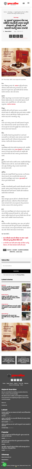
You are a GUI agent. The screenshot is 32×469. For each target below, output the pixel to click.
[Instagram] (15, 380)
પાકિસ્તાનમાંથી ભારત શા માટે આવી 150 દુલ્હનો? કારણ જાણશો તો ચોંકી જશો (11, 307)
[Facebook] (10, 36)
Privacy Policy (20, 275)
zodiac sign (19, 252)
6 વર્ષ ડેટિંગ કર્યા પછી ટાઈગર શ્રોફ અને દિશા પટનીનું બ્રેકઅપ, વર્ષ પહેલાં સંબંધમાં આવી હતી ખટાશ (16, 244)
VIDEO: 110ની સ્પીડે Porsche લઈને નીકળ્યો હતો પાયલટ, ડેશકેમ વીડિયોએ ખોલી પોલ (11, 297)
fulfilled (9, 250)
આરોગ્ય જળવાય (11, 104)
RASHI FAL (12, 252)
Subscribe (16, 271)
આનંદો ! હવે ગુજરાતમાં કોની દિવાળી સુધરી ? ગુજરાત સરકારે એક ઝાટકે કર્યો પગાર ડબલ (15, 435)
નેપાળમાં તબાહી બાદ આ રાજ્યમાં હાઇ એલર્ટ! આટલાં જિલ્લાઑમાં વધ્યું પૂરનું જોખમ (10, 288)
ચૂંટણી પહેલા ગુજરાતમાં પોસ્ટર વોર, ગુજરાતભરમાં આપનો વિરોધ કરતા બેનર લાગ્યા (15, 441)
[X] (14, 36)
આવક (16, 86)
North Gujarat (5, 294)
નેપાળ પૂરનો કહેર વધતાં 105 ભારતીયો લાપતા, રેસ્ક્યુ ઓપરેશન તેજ (10, 316)
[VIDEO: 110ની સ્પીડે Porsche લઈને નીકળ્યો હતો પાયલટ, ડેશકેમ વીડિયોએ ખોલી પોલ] (26, 297)
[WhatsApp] (21, 36)
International (5, 304)
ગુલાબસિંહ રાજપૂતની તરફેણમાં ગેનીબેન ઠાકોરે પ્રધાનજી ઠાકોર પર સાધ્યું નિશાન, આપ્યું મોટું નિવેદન (16, 447)
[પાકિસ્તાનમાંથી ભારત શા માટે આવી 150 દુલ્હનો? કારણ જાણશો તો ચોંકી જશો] (26, 306)
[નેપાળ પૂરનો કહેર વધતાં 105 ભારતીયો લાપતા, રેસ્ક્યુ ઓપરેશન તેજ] (26, 316)
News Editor (8, 31)
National (4, 285)
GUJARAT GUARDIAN (23, 250)
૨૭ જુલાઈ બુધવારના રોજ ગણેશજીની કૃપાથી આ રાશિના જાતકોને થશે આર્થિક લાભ (8, 360)
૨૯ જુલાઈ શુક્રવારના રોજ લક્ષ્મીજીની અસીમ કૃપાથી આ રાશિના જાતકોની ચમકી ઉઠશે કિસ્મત (23, 360)
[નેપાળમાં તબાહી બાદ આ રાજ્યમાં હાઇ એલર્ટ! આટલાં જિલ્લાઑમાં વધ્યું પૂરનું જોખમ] (26, 287)
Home (5, 12)
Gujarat (3, 438)
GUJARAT (15, 250)
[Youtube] (21, 380)
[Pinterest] (17, 36)
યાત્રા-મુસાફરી (18, 150)
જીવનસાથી (22, 178)
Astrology (10, 12)
